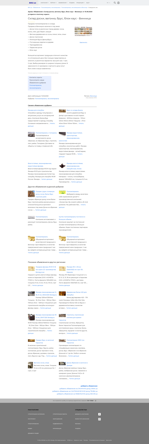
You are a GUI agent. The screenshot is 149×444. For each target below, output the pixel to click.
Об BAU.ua (69, 440)
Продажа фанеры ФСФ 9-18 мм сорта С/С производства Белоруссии (46, 269)
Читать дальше (46, 179)
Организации (57, 428)
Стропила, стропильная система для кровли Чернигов (71, 317)
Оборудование (57, 418)
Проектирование (33, 423)
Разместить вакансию (82, 418)
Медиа (30, 428)
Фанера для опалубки (36, 110)
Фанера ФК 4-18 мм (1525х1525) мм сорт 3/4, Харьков (75, 269)
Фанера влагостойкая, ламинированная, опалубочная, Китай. (75, 166)
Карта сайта (109, 440)
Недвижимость (58, 423)
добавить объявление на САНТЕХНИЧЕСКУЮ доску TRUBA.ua (74, 391)
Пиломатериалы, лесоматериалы (47, 98)
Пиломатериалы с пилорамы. (46, 133)
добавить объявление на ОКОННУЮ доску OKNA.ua (78, 388)
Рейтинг (53, 2)
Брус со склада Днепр (75, 110)
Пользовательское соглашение (97, 440)
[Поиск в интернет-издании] (114, 2)
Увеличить (83, 42)
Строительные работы (60, 414)
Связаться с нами (78, 440)
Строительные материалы (36, 414)
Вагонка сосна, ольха (41, 363)
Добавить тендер (33, 433)
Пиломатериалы (73, 191)
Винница (93, 96)
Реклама (78, 423)
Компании (44, 2)
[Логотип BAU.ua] (33, 3)
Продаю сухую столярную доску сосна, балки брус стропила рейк (45, 194)
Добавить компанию (82, 414)
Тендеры (71, 2)
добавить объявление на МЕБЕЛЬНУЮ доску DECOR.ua (77, 394)
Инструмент (32, 418)
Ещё (87, 2)
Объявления (62, 2)
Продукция (79, 2)
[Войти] (118, 2)
